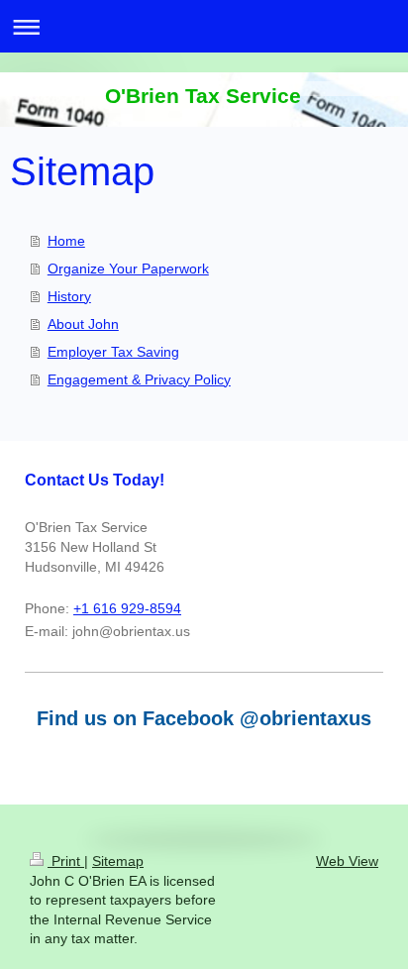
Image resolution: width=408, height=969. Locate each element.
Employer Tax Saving (113, 352)
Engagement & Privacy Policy (139, 379)
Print (66, 861)
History (69, 296)
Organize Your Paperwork (128, 268)
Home (66, 241)
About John (83, 324)
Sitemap (118, 861)
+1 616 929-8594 (127, 608)
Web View (347, 861)
